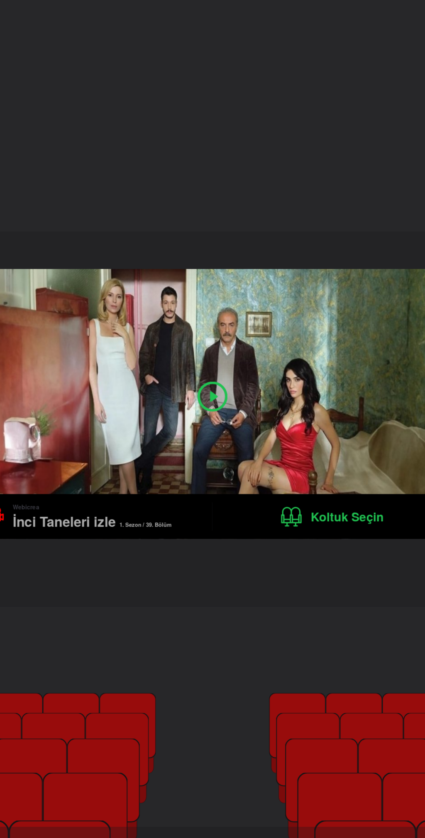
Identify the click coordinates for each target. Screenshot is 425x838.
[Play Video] (212, 397)
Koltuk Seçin (347, 516)
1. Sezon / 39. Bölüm (145, 524)
